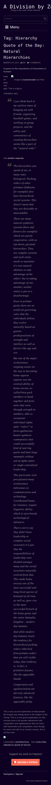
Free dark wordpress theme (36, 781)
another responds (16, 158)
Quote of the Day (22, 745)
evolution (41, 742)
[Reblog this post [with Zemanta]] (19, 737)
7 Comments (35, 63)
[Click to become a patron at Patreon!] (25, 762)
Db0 (24, 63)
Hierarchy (8, 745)
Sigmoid (19, 774)
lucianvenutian (29, 79)
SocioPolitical (22, 742)
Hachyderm (9, 774)
